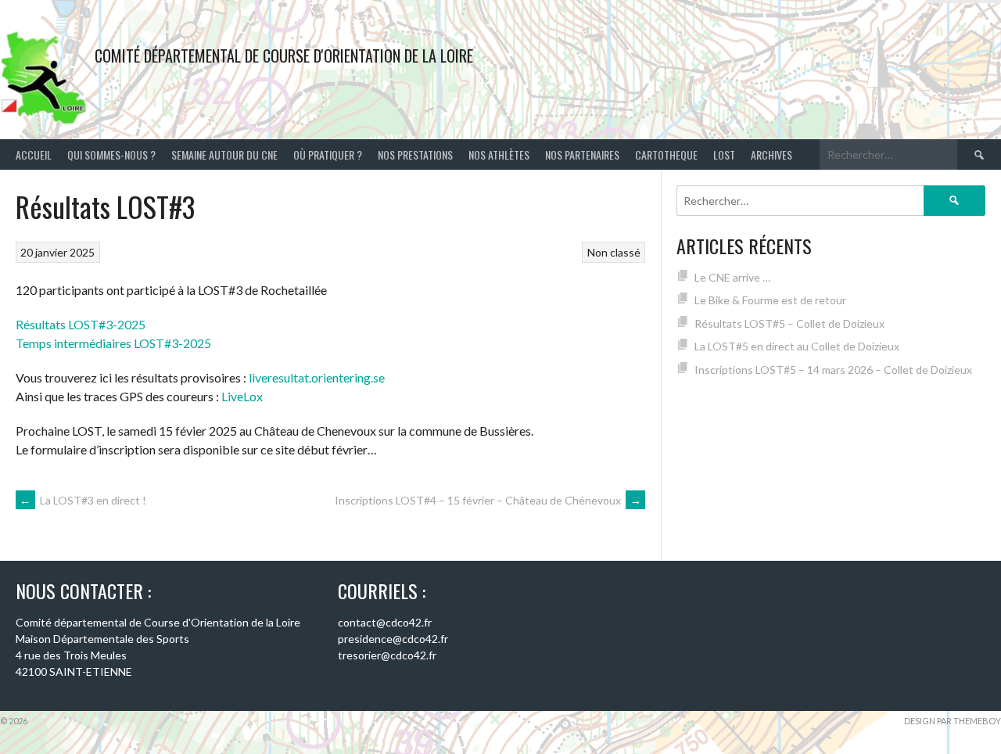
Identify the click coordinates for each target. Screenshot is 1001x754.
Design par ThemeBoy (952, 721)
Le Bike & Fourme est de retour (770, 300)
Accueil (34, 154)
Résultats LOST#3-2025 (80, 324)
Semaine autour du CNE (224, 154)
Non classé (613, 252)
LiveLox (242, 396)
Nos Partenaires (582, 154)
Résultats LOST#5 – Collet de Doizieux (789, 323)
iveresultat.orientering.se (318, 377)
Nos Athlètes (498, 154)
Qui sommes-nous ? (111, 154)
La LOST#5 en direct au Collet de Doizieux (796, 346)
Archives (771, 154)
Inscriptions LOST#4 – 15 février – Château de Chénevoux (488, 500)
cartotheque (666, 154)
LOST (724, 154)
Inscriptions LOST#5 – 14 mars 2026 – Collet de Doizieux (833, 369)
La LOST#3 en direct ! (83, 500)
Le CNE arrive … (732, 277)
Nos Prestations (415, 154)
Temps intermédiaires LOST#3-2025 (113, 343)
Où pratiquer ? (327, 154)
